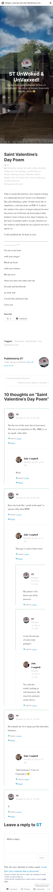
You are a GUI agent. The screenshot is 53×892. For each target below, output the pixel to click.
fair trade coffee (30, 168)
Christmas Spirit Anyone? (17, 379)
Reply (13, 443)
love (39, 341)
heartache (19, 341)
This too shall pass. (37, 177)
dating (20, 168)
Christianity (11, 168)
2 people (18, 438)
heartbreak (30, 341)
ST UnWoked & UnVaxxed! (26, 77)
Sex (13, 177)
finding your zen (11, 171)
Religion (7, 177)
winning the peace (12, 181)
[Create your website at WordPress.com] (26, 3)
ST (8, 165)
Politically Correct (32, 174)
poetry (21, 174)
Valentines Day (11, 345)
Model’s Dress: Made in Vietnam (32, 383)
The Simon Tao (22, 177)
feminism (42, 168)
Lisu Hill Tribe (32, 171)
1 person (18, 515)
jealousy (22, 171)
